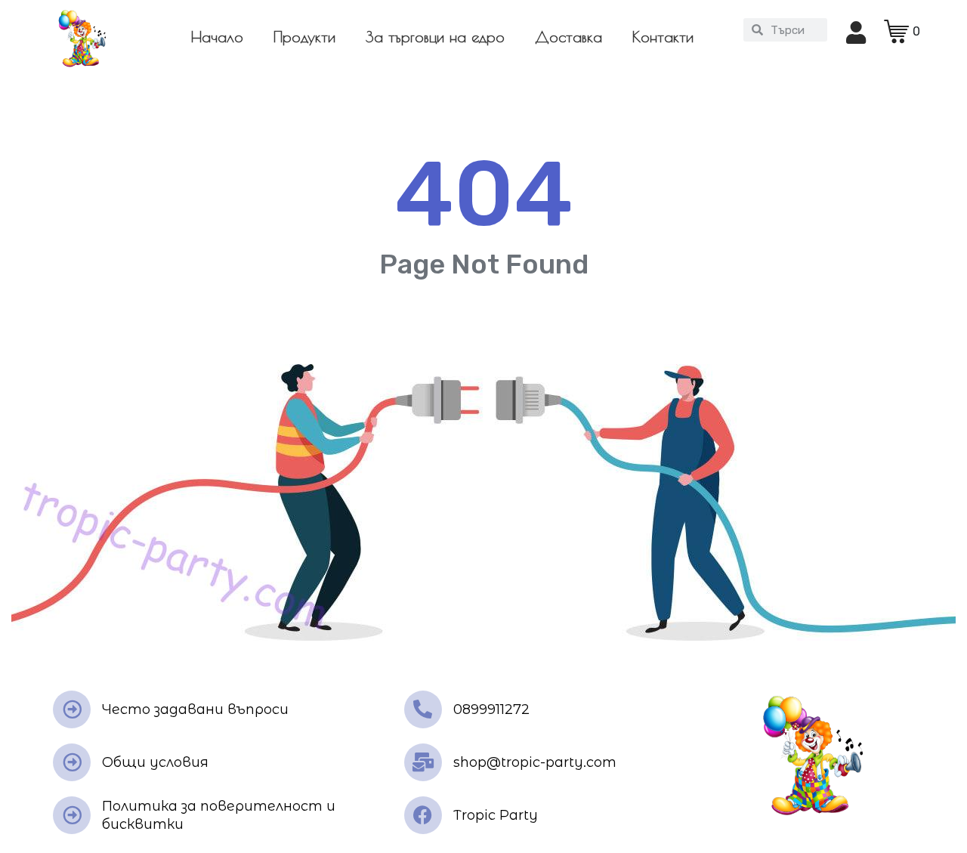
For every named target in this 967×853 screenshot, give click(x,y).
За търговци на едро (435, 36)
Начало (217, 36)
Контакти (663, 36)
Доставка (568, 36)
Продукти (304, 36)
